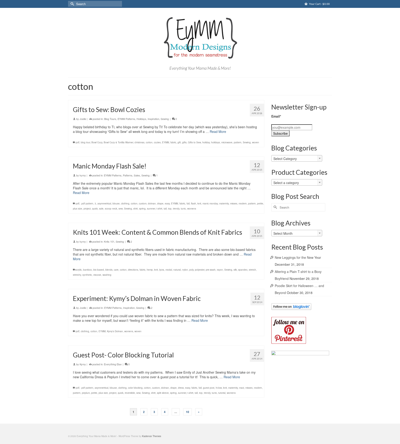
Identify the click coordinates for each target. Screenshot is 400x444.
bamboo (87, 269)
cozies (157, 142)
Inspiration (153, 119)
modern (243, 203)
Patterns (127, 175)
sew (121, 208)
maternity (224, 203)
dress (181, 387)
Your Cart (319, 4)
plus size (77, 208)
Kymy (83, 364)
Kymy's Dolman (115, 331)
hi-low (219, 387)
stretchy (77, 274)
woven (255, 142)
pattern (237, 142)
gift (179, 142)
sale (101, 208)
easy (167, 203)
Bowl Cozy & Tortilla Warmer (118, 142)
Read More (218, 131)
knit (199, 203)
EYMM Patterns (126, 119)
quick (95, 208)
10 (187, 412)
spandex (242, 269)
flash (193, 203)
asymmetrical (104, 203)
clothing (125, 203)
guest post (208, 387)
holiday (206, 142)
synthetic (87, 274)
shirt (135, 208)
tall (165, 208)
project (87, 208)
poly (191, 269)
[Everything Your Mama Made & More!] (200, 38)
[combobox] (296, 158)
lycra (161, 269)
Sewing (165, 119)
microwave (226, 142)
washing (107, 274)
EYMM (165, 142)
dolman (152, 203)
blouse (116, 203)
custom (143, 203)
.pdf (77, 142)
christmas (139, 142)
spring (142, 208)
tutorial (221, 392)
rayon (220, 269)
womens (191, 208)
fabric (173, 142)
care (116, 269)
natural (177, 269)
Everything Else (113, 364)
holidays (215, 142)
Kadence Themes (151, 436)
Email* (276, 116)
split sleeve (163, 392)
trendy (176, 208)
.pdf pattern (87, 203)
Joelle (83, 119)
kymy (83, 175)
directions (133, 269)
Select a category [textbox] (286, 182)
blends (108, 269)
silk (235, 269)
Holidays (141, 119)
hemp (150, 269)
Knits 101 (109, 241)
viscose (97, 274)
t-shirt (159, 208)
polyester (199, 269)
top (170, 208)
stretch (252, 269)
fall (188, 203)
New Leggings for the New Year (298, 257)
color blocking (135, 387)
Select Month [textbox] (283, 233)
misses (233, 203)
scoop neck (111, 208)
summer (151, 208)
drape (160, 203)
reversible (130, 392)
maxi (241, 387)
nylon (185, 269)
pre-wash (211, 269)
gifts (184, 142)
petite (260, 203)
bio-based (98, 269)
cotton (149, 142)
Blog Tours (110, 119)
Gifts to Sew (194, 142)
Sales (137, 175)
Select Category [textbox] (285, 158)
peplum (86, 392)
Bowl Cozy (96, 142)
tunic (183, 208)
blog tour (85, 142)
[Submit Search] (71, 4)
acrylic (78, 269)
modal (169, 269)
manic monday (210, 203)
